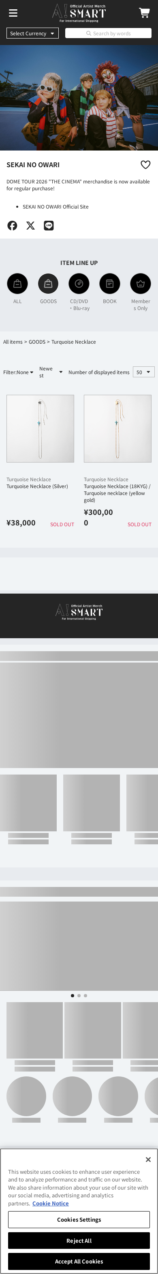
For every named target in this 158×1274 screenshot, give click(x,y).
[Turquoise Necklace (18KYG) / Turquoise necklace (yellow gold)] (118, 428)
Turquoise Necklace (28, 479)
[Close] (148, 1160)
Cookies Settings (79, 1219)
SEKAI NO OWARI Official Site (56, 206)
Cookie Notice (50, 1203)
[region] (79, 1211)
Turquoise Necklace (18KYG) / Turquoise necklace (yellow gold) (117, 492)
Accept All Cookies (79, 1261)
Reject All (78, 1240)
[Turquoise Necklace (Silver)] (40, 428)
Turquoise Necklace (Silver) (37, 485)
